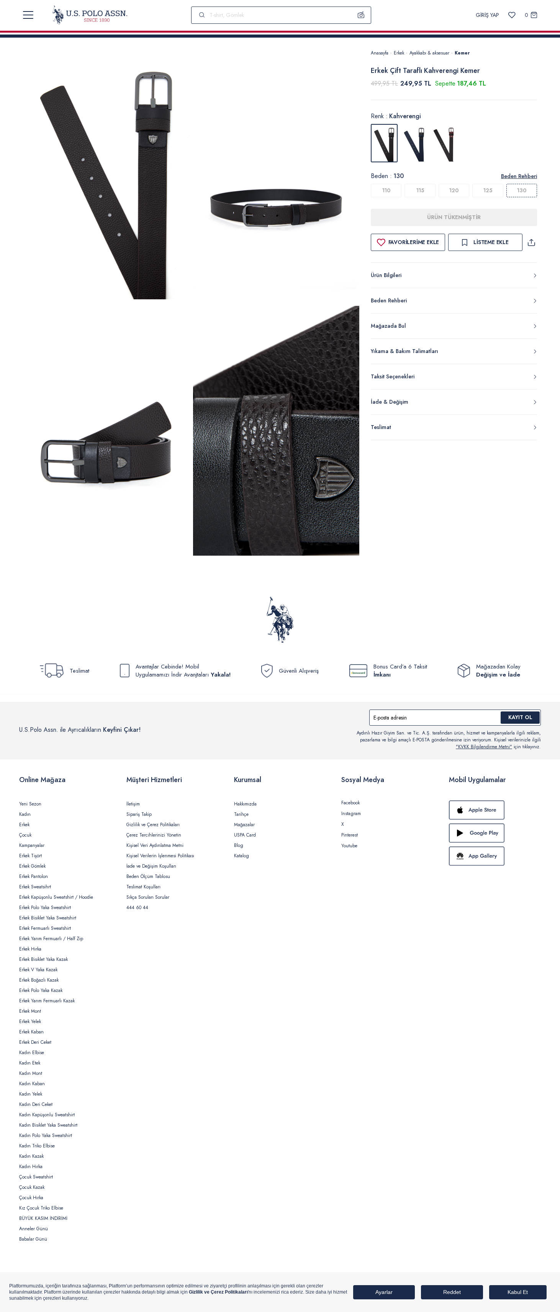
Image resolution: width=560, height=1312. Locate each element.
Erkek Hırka (30, 949)
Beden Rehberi (519, 176)
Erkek (399, 53)
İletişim (133, 803)
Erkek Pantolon (33, 876)
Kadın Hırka (31, 1166)
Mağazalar (244, 824)
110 (386, 190)
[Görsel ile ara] (361, 15)
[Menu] (28, 15)
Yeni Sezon (30, 803)
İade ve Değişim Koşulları (151, 866)
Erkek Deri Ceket (35, 1042)
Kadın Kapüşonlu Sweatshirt (47, 1114)
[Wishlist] (512, 15)
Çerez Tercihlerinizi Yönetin (153, 835)
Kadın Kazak (31, 1156)
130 (521, 190)
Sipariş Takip (139, 814)
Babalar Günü (33, 1239)
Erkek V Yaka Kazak (38, 969)
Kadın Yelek (30, 1094)
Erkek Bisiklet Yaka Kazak (43, 959)
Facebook (350, 802)
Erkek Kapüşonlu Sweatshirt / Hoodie (56, 897)
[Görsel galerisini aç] (106, 176)
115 (420, 190)
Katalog (241, 855)
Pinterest (349, 835)
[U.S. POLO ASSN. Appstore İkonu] (495, 810)
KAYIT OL (520, 717)
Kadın (25, 814)
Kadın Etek (29, 1063)
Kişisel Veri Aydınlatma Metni (154, 845)
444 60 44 (137, 907)
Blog (238, 845)
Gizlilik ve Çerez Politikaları (153, 824)
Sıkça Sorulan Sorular (147, 897)
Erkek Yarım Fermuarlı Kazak (47, 1000)
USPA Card (245, 835)
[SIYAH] (444, 143)
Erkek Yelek (30, 1021)
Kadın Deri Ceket (35, 1104)
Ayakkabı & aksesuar (429, 53)
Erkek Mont (30, 1011)
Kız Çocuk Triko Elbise (41, 1208)
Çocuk (25, 835)
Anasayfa (379, 53)
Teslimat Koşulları (143, 886)
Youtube (349, 845)
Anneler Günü (33, 1228)
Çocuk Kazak (31, 1187)
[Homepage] (89, 15)
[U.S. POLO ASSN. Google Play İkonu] (495, 833)
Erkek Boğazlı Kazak (39, 980)
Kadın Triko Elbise (37, 1145)
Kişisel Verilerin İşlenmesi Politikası (160, 855)
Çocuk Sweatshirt (36, 1176)
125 (487, 190)
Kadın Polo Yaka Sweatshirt (45, 1135)
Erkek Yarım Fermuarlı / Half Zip (51, 938)
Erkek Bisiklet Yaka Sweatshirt (47, 917)
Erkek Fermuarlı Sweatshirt (45, 928)
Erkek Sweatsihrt (35, 886)
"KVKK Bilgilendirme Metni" (484, 746)
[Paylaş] (531, 242)
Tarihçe (241, 814)
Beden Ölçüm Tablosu (148, 876)
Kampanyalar (31, 845)
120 (453, 190)
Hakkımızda (245, 803)
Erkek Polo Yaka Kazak (40, 990)
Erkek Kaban (31, 1031)
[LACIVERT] (414, 143)
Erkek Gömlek (32, 866)
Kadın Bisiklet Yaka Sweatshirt (48, 1125)
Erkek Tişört (30, 855)
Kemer (462, 53)
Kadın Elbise (31, 1052)
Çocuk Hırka (31, 1197)
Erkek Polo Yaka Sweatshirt (45, 907)
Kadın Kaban (32, 1083)
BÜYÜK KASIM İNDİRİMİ (43, 1218)
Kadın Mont (30, 1073)
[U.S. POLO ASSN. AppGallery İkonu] (495, 856)
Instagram (351, 813)
